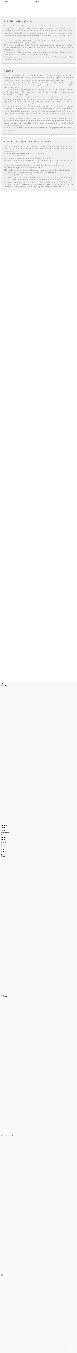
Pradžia (30, 10)
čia (70, 45)
